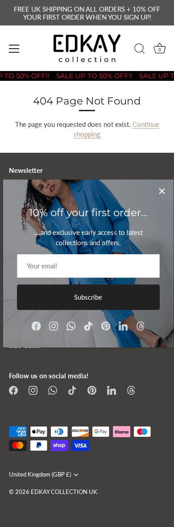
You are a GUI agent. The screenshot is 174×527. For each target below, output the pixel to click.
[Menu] (14, 49)
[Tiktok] (88, 325)
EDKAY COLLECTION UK (64, 491)
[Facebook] (36, 325)
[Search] (139, 50)
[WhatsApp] (70, 325)
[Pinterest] (105, 325)
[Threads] (140, 325)
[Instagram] (53, 325)
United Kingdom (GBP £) (40, 474)
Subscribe (88, 297)
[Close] (162, 191)
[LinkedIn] (123, 325)
